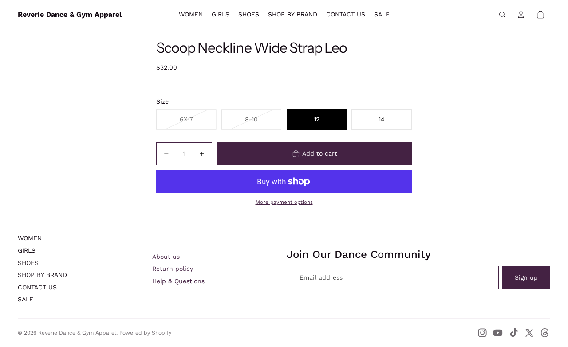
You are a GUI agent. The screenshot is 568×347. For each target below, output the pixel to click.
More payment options (284, 202)
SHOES (28, 262)
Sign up (526, 277)
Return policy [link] (172, 268)
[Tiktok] (514, 333)
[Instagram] (482, 333)
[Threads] (545, 333)
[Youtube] (498, 333)
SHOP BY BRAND (42, 274)
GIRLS (27, 250)
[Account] (521, 14)
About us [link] (166, 256)
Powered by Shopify (145, 333)
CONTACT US (37, 287)
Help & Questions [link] (178, 281)
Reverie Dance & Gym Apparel (77, 333)
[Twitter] (529, 333)
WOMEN (30, 238)
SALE (25, 299)
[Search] (502, 14)
